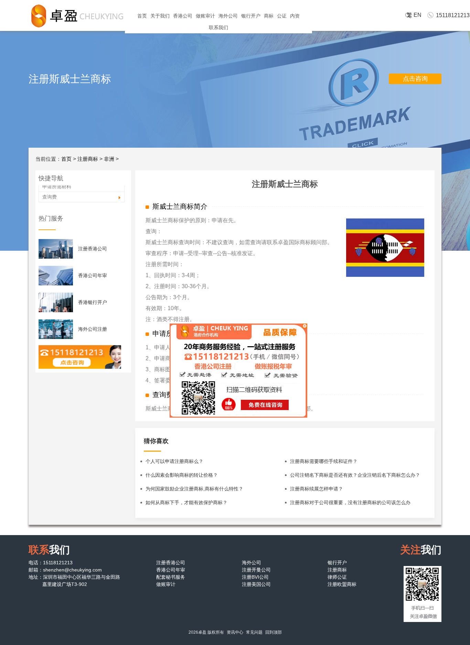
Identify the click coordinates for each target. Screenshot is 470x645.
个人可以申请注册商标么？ (174, 461)
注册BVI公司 (255, 577)
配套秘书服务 (170, 577)
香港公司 (182, 16)
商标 (269, 16)
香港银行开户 (92, 302)
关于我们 (160, 16)
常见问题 (254, 632)
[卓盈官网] (77, 16)
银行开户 (250, 16)
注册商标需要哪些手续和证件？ (323, 461)
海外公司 (228, 16)
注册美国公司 (256, 584)
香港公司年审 (92, 275)
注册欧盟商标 (342, 584)
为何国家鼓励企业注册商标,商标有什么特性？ (194, 488)
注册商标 (87, 159)
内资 (295, 16)
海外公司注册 (92, 329)
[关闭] (301, 328)
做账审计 (205, 16)
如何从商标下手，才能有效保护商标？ (186, 502)
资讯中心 (235, 632)
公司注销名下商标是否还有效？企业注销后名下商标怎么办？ (355, 475)
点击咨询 (415, 78)
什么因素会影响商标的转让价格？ (182, 475)
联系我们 (218, 27)
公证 (282, 16)
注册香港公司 (92, 248)
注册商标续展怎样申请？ (316, 488)
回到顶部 (273, 632)
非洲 (109, 159)
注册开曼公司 (256, 570)
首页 (142, 16)
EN (417, 15)
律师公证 (337, 577)
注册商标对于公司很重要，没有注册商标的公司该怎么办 (350, 502)
